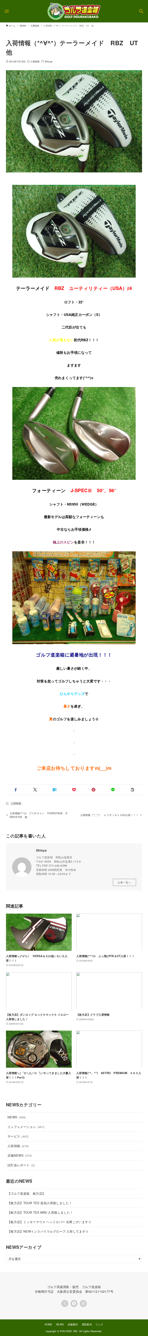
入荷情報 (35, 61)
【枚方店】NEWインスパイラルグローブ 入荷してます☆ (48, 1231)
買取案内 (87, 1324)
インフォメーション (26, 1127)
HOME (48, 1324)
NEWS (17, 1117)
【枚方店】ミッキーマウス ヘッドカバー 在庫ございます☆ (49, 1222)
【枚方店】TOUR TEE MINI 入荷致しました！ (40, 1212)
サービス (18, 1136)
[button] (15, 789)
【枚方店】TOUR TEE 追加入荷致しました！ (40, 1203)
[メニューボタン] (7, 11)
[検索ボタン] (141, 11)
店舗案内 (73, 1324)
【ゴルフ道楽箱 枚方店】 (26, 1193)
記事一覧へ (124, 882)
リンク (99, 1324)
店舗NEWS (20, 1155)
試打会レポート (21, 1165)
